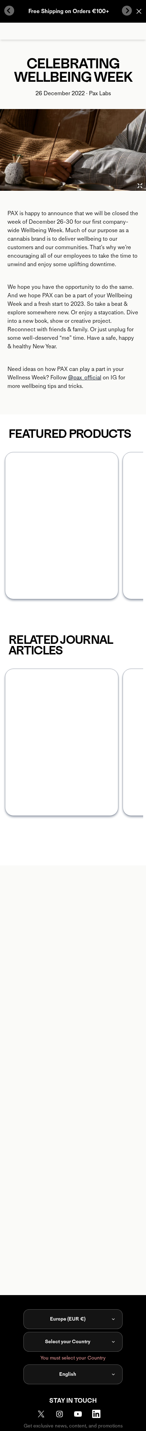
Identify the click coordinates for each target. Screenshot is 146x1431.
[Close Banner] (139, 11)
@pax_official (84, 377)
